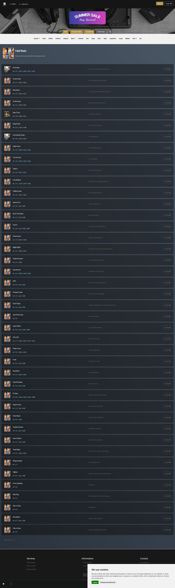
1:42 (15, 251)
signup (166, 69)
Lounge (120, 38)
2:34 (15, 431)
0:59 (24, 183)
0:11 (33, 341)
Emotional (80, 38)
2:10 (15, 71)
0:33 (24, 150)
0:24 (15, 318)
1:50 (15, 307)
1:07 (15, 262)
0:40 (24, 82)
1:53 (15, 183)
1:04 (20, 138)
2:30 (15, 150)
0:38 (24, 127)
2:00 (15, 285)
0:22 (24, 172)
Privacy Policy (87, 562)
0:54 (20, 161)
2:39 (15, 532)
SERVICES (24, 4)
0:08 (33, 397)
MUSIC (14, 4)
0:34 (24, 273)
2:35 (15, 105)
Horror (99, 38)
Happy (93, 38)
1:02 (20, 105)
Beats (72, 38)
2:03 (15, 363)
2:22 (15, 273)
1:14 (20, 183)
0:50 (20, 352)
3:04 (15, 509)
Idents (105, 38)
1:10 (20, 127)
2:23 (15, 453)
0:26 (29, 273)
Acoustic (36, 38)
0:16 (33, 71)
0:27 (29, 71)
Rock (134, 38)
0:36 (29, 183)
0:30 (24, 105)
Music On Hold (30, 566)
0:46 (20, 116)
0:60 (15, 419)
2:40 (15, 329)
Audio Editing (31, 562)
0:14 (29, 161)
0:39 (24, 71)
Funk (87, 38)
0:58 (20, 150)
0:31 (24, 94)
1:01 (20, 71)
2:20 (15, 352)
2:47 (15, 442)
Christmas (58, 38)
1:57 (15, 94)
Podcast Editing (31, 569)
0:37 (24, 116)
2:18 (15, 487)
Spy (140, 38)
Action (44, 38)
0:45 (23, 206)
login (168, 3)
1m (20, 206)
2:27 (15, 82)
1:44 (15, 161)
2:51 (15, 498)
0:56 (20, 82)
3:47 (15, 475)
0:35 (23, 307)
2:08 (15, 138)
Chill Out (51, 38)
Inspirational (113, 38)
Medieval (127, 38)
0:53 (20, 240)
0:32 (24, 161)
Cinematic (65, 38)
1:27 (15, 341)
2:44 (15, 386)
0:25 (24, 341)
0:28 (28, 228)
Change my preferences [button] (107, 582)
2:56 (15, 206)
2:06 (15, 127)
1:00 (15, 172)
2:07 (15, 520)
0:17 (29, 341)
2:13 (15, 408)
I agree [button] (95, 582)
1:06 (20, 397)
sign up (160, 3)
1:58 (15, 116)
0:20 (29, 397)
